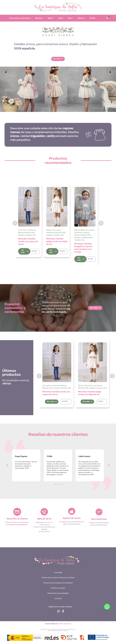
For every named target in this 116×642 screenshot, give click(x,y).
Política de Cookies (58, 588)
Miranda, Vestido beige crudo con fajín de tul (28, 241)
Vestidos (21, 235)
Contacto (58, 598)
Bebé (55, 230)
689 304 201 (49, 522)
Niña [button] (60, 18)
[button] (107, 18)
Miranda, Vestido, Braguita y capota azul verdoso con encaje (55, 247)
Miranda (30, 232)
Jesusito (58, 232)
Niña (35, 232)
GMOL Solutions (65, 624)
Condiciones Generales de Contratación (58, 583)
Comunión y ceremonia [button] (19, 18)
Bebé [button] (50, 18)
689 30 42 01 (44, 518)
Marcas (21, 230)
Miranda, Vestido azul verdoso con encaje (83, 241)
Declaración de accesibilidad (58, 593)
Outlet (92, 18)
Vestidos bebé (58, 237)
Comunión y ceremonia (26, 231)
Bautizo (49, 230)
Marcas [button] (81, 18)
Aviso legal (58, 572)
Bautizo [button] (38, 18)
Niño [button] (70, 18)
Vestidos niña (30, 235)
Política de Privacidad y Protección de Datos (58, 577)
